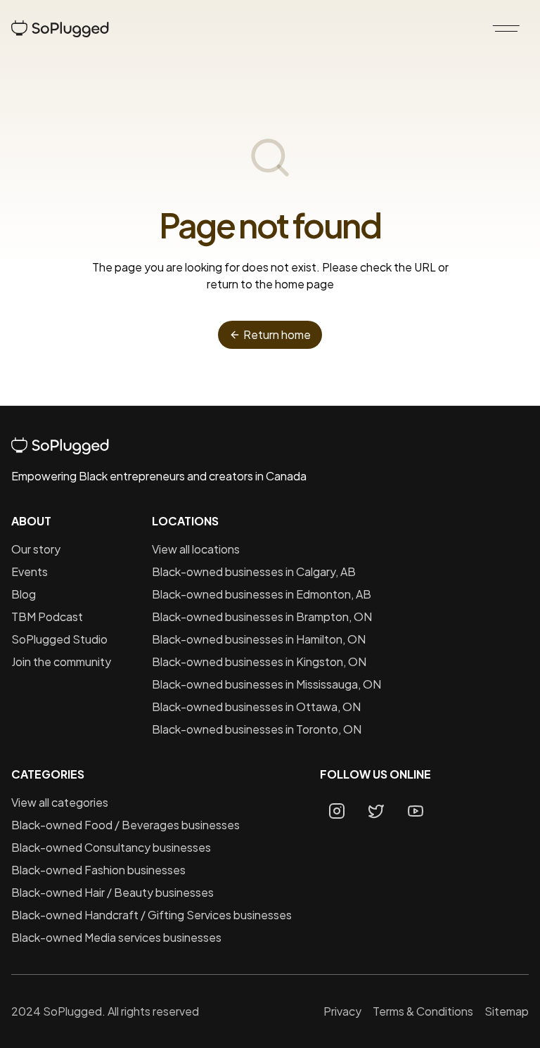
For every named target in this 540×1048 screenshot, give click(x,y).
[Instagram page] (337, 811)
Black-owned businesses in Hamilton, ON (259, 639)
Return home (277, 334)
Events (29, 571)
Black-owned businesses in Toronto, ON (256, 729)
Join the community (61, 661)
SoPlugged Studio (59, 639)
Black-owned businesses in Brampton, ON (262, 616)
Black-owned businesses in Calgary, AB (254, 571)
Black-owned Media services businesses (116, 937)
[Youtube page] (415, 811)
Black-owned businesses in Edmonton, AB (261, 594)
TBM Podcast (47, 616)
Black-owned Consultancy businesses (111, 847)
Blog (23, 594)
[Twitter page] (376, 811)
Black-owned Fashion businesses (98, 869)
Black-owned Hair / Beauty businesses (112, 892)
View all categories (59, 802)
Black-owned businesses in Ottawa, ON (256, 706)
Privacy (342, 1011)
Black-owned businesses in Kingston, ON (259, 661)
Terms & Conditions (423, 1011)
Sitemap (506, 1011)
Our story (35, 549)
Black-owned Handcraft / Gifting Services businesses (151, 914)
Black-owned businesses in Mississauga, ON (266, 684)
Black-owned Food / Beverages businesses (125, 824)
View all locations (196, 549)
